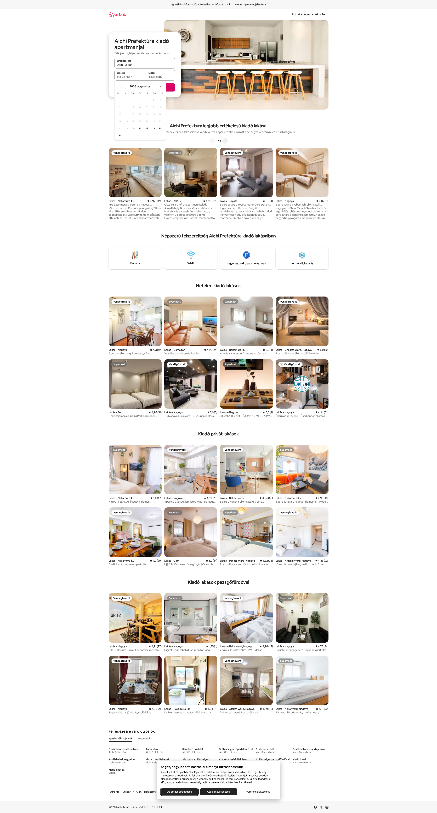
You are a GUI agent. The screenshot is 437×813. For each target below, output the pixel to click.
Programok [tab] (144, 738)
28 (146, 128)
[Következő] (225, 141)
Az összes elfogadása (179, 791)
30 (160, 128)
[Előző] (212, 141)
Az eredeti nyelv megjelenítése (249, 4)
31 (120, 135)
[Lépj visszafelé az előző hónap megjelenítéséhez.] (120, 87)
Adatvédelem (140, 807)
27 (140, 128)
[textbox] (129, 77)
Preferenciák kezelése (257, 791)
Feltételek (157, 807)
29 (153, 128)
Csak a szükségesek (218, 791)
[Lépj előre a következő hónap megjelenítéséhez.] (160, 87)
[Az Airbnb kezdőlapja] (117, 14)
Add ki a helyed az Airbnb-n (309, 14)
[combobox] (144, 65)
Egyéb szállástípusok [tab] (120, 738)
